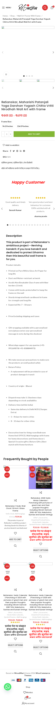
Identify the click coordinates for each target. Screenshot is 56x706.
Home (5, 16)
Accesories (43, 518)
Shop (12, 16)
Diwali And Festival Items (40, 520)
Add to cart (34, 134)
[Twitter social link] (24, 2)
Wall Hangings (20, 514)
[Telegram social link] (34, 2)
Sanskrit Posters (35, 524)
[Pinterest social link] (28, 2)
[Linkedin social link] (31, 2)
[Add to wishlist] (15, 533)
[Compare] (15, 500)
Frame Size (6, 121)
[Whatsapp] (7, 686)
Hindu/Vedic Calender (40, 522)
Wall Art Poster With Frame (29, 16)
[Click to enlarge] (6, 74)
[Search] (45, 7)
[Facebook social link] (21, 2)
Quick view (15, 545)
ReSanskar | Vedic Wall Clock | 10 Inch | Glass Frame (15, 508)
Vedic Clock (10, 514)
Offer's (36, 518)
